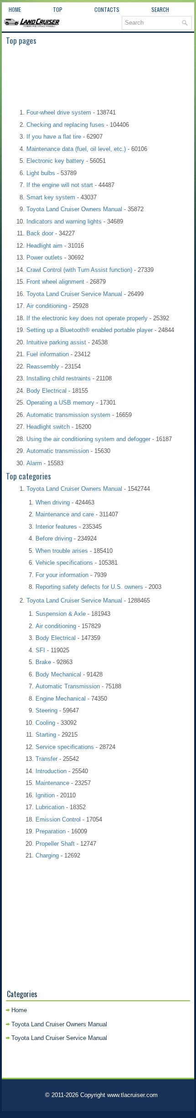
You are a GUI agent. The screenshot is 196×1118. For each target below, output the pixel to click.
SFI (40, 650)
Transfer (46, 758)
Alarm (34, 463)
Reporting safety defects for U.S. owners (89, 586)
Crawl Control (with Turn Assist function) (79, 269)
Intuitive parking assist (56, 342)
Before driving (54, 538)
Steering (46, 710)
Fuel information (47, 354)
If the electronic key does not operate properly (87, 318)
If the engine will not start (59, 185)
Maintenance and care (65, 514)
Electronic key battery (55, 160)
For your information (62, 575)
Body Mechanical (58, 674)
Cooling (45, 722)
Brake (43, 662)
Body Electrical (46, 390)
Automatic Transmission (68, 686)
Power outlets (44, 257)
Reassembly (42, 366)
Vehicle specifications (64, 562)
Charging (47, 855)
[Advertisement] (98, 76)
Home (15, 9)
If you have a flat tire (53, 136)
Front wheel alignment (55, 281)
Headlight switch (48, 426)
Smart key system (50, 197)
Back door (39, 233)
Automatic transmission (57, 450)
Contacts (106, 9)
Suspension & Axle (61, 613)
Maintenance (52, 783)
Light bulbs (40, 173)
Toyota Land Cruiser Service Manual (74, 294)
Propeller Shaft (55, 843)
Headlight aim (44, 245)
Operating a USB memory (60, 402)
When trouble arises (62, 550)
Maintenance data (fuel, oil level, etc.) (76, 149)
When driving (53, 502)
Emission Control (58, 819)
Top (57, 9)
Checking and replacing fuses (65, 124)
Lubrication (50, 807)
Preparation (51, 831)
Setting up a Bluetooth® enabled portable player (89, 330)
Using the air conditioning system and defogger (88, 439)
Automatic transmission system (68, 414)
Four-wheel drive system (58, 112)
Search (160, 9)
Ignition (45, 795)
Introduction (51, 771)
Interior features (56, 526)
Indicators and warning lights (64, 221)
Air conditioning (46, 305)
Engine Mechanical (61, 698)
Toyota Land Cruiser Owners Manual (74, 209)
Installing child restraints (58, 378)
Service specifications (65, 747)
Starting (46, 734)
